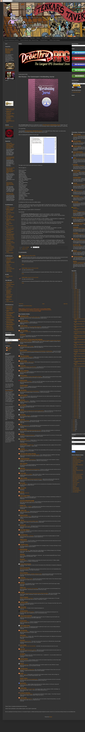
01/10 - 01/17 (76, 416)
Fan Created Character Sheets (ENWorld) (10, 313)
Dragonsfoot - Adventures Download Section (10, 219)
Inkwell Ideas (75, 164)
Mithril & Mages (9, 271)
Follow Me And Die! (23, 380)
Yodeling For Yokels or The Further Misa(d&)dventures (29, 679)
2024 (74, 275)
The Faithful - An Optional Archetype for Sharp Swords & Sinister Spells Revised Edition (34, 593)
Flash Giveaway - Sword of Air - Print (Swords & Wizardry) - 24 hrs (10, 184)
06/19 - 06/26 (76, 380)
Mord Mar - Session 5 (23, 674)
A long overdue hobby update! (25, 511)
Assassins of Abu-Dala (10, 207)
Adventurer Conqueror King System (10, 285)
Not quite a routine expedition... (78, 224)
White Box (22, 663)
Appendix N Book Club (77, 456)
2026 (74, 272)
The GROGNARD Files (77, 490)
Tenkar (9, 350)
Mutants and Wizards (23, 496)
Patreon (38, 38)
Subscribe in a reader (9, 126)
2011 (74, 426)
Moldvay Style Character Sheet (9, 315)
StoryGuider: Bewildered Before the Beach (10, 121)
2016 (74, 288)
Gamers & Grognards (24, 597)
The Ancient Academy (10, 237)
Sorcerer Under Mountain (78, 151)
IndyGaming (22, 554)
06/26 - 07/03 (76, 379)
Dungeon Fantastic (23, 345)
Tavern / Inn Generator (10, 268)
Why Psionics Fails (23, 371)
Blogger (50, 716)
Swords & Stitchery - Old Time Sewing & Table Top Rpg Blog (31, 339)
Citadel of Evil (8, 215)
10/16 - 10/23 (76, 305)
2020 (74, 281)
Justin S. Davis (24, 268)
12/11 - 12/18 (76, 292)
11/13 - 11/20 (76, 298)
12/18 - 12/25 (76, 291)
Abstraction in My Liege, (24, 449)
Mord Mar (22, 673)
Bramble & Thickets (23, 678)
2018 (74, 285)
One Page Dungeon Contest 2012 (10, 232)
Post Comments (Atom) (28, 305)
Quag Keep (22, 491)
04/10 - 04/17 (76, 396)
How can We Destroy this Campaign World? (27, 669)
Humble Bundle (23, 309)
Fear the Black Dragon (77, 462)
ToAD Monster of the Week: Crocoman (26, 578)
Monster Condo (22, 335)
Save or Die (75, 485)
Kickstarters (25, 38)
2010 (74, 427)
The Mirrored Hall (9, 249)
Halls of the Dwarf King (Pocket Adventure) (10, 324)
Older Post (65, 303)
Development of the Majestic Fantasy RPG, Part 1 (28, 366)
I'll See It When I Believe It (25, 529)
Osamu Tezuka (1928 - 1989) (25, 550)
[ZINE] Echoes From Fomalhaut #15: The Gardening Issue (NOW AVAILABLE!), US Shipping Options (36, 351)
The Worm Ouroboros (23, 560)
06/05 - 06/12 (76, 383)
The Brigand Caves (9, 241)
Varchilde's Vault (23, 510)
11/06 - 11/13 (76, 300)
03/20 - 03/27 (76, 400)
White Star (32, 38)
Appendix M (22, 582)
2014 (74, 421)
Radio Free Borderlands (77, 475)
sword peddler (75, 227)
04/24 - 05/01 (76, 393)
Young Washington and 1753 (24, 425)
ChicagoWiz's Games (24, 544)
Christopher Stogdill (10, 348)
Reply (23, 264)
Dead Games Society (76, 459)
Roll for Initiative (75, 479)
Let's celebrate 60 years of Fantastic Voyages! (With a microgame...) (31, 376)
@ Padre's (75, 207)
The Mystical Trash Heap (24, 458)
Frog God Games (44, 40)
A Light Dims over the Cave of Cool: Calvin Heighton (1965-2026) (30, 326)
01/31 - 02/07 (76, 411)
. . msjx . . (75, 190)
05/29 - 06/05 (76, 385)
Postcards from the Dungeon (78, 474)
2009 (74, 429)
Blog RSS (75, 261)
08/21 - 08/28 (76, 317)
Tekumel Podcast (76, 487)
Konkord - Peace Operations (24, 420)
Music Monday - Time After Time (25, 331)
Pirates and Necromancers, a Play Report (27, 535)
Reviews (19, 38)
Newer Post (21, 303)
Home (43, 303)
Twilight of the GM (23, 539)
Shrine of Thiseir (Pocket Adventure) (9, 322)
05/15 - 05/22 (76, 388)
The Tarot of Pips (23, 530)
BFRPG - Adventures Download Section (10, 210)
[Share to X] (36, 247)
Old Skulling (22, 592)
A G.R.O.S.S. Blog (23, 697)
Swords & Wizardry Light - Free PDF (59, 38)
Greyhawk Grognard (24, 385)
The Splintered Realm (77, 146)
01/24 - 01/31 (76, 413)
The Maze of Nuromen (10, 247)
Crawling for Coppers (24, 602)
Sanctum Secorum (76, 482)
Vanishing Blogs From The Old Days (26, 381)
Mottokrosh (75, 210)
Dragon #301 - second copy (24, 492)
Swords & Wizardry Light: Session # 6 (26, 698)
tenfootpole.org (23, 334)
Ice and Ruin (22, 448)
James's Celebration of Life (24, 626)
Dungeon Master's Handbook (78, 460)
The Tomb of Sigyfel (9, 252)
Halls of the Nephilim (24, 330)
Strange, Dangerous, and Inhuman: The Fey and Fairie (29, 588)
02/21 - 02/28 (76, 407)
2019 (74, 283)
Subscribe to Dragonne (24, 386)
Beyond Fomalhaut (23, 350)
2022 (74, 278)
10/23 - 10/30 (76, 303)
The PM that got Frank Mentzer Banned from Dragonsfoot (10, 158)
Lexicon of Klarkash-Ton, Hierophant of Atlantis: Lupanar (29, 521)
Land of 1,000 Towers (10, 228)
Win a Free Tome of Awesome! (78, 245)
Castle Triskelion (23, 645)
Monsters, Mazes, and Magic (78, 217)
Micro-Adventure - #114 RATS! (25, 440)
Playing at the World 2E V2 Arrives (25, 516)
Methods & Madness (24, 395)
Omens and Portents (24, 572)
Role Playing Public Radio (77, 477)
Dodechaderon (9, 267)
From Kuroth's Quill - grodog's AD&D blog (28, 453)
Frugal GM (22, 409)
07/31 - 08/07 (76, 371)
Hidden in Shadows (23, 478)
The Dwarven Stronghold (77, 256)
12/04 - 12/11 (76, 294)
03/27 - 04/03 (76, 399)
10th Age (7, 206)
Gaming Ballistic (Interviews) (78, 464)
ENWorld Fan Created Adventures (10, 317)
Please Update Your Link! (24, 659)
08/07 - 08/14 (76, 369)
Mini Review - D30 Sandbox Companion (10, 194)
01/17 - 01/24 (76, 414)
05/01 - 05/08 (76, 391)
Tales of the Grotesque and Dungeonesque (10, 234)
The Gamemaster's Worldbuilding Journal (51, 124)
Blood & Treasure (9, 294)
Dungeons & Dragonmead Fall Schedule (26, 598)
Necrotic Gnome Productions (25, 564)
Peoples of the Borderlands (8, 112)
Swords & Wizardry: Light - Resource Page (29, 40)
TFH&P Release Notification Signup (79, 228)
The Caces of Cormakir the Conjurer (10, 243)
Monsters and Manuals (24, 370)
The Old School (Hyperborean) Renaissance (27, 435)
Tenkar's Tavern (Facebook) (10, 38)
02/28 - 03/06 (76, 405)
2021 (74, 280)
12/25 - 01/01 (76, 289)
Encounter (8, 265)
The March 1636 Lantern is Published (26, 474)
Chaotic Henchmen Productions (26, 615)
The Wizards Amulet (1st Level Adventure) (10, 320)
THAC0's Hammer (76, 489)
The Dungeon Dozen (24, 668)
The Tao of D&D (23, 473)
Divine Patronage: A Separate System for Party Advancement (30, 469)
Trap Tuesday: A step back (24, 631)
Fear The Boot (75, 463)
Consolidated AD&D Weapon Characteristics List (28, 459)
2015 (74, 419)
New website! (22, 654)
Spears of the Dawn (9, 301)
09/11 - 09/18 (76, 312)
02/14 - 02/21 (76, 408)
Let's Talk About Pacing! (24, 636)
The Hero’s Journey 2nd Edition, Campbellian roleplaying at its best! (31, 573)
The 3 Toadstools (23, 404)
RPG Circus (75, 481)
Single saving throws (23, 396)
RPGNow (48, 308)
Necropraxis (22, 559)
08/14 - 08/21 (76, 368)
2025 (74, 274)
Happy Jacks (75, 467)
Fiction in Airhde (22, 603)
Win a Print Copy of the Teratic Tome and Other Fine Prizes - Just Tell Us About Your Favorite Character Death (10, 170)
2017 (74, 286)
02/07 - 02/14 (76, 410)
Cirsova (74, 157)
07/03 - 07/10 (76, 377)
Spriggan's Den (23, 505)
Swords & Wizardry (9, 390)
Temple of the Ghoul (10, 236)
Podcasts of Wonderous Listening (11, 40)
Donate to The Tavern (76, 92)
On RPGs (74, 471)
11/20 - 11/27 (76, 297)
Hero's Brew (75, 468)
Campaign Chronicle (24, 610)
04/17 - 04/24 (76, 394)
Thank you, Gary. (76, 208)
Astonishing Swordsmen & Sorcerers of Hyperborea (8, 292)
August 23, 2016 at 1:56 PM (30, 255)
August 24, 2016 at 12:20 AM (33, 268)
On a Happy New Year (77, 202)
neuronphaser (22, 653)
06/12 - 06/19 (76, 382)
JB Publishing (22, 577)
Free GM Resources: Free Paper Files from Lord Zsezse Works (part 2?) (32, 410)
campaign (23, 248)
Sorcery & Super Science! (25, 495)
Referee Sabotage (23, 464)
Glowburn (74, 466)
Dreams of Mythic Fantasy (25, 625)
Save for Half (75, 483)
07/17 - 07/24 (76, 374)
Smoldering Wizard (23, 443)
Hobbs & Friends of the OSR (78, 470)
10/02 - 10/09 (76, 308)
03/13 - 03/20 (76, 402)
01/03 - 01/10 (76, 417)
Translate (9, 342)
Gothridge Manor (23, 439)
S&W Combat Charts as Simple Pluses (10, 258)
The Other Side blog (23, 325)
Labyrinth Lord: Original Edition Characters (9, 297)
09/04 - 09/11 (76, 314)
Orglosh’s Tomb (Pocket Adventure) (9, 327)
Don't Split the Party (23, 534)
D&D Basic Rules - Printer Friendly (9, 308)
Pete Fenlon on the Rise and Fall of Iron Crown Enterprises (29, 391)
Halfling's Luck (23, 587)
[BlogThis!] (34, 247)
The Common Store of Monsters (25, 415)
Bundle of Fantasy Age (23, 684)
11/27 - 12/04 (76, 295)
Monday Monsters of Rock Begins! (78, 165)
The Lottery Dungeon (10, 246)
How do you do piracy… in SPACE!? (26, 506)
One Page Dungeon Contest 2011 (10, 230)
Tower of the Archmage (24, 356)
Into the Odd (22, 419)
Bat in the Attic (23, 365)
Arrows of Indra (9, 289)
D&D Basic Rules (9, 306)
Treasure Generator (9, 328)
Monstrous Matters (23, 375)
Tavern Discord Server (74, 38)
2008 (74, 430)
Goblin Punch (22, 468)
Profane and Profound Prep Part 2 (25, 641)
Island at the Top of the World (25, 321)
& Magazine (8, 264)
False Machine (22, 414)
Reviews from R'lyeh (24, 320)
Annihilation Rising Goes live (24, 621)
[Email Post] (31, 247)
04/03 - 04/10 (76, 397)
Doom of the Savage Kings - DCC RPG (10, 217)
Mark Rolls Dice (23, 683)
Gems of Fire (8, 222)
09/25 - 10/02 (76, 309)
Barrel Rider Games (46, 38)
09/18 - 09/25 (76, 311)
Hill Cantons (22, 434)
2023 (74, 277)
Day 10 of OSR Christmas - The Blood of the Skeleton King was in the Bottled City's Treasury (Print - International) (10, 146)
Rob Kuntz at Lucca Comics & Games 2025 (27, 501)
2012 (74, 424)
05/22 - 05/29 (76, 386)
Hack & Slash (22, 483)
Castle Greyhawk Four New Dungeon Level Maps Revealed (30, 454)
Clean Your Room (23, 555)
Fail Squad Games (23, 620)
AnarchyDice (22, 640)
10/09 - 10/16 (76, 306)
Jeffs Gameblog (23, 487)
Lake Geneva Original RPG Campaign (27, 500)
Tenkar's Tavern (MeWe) (54, 40)
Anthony (23, 255)
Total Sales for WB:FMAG (24, 664)
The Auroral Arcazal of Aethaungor (10, 239)
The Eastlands (8, 245)
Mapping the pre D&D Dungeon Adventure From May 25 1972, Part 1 (31, 479)
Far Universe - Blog (76, 244)
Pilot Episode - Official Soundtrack (10, 114)
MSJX (21, 424)
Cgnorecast (75, 458)
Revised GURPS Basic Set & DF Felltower (27, 346)
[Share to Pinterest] (38, 247)
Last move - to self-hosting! (24, 545)
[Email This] (33, 247)
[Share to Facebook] (37, 247)
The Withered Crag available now (25, 616)
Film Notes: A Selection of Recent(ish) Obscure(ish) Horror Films (30, 430)
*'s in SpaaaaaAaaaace (24, 540)
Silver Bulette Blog (23, 630)
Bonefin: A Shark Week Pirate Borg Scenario (10, 109)
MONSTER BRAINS (23, 549)
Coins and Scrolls (23, 429)
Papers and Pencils (23, 463)
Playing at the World (23, 515)
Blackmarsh (8, 211)
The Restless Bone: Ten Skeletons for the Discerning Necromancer (10, 117)
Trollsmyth (22, 520)
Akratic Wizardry (23, 390)
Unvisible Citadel (23, 688)
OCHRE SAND (22, 583)
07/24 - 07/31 (76, 372)
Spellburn (74, 486)
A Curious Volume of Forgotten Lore (10, 283)
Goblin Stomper (23, 635)
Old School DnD (23, 607)
